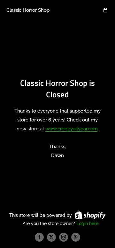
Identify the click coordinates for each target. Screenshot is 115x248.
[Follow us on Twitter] (51, 237)
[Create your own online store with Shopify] (90, 214)
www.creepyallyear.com (71, 129)
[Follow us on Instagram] (63, 237)
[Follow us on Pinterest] (75, 237)
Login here (87, 223)
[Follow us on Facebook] (39, 237)
